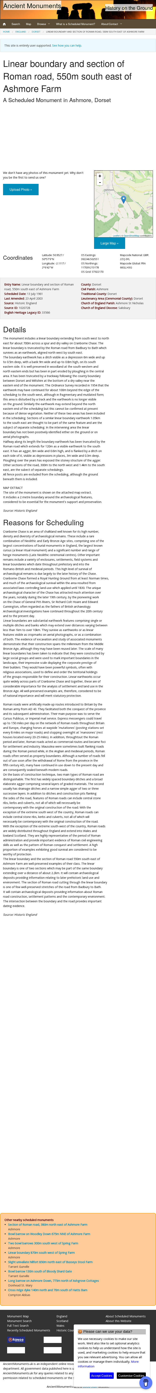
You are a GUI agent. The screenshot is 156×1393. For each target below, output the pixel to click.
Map (28, 24)
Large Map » (110, 243)
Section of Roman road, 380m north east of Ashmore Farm (47, 1224)
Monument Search (19, 1321)
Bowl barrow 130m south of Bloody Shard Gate (40, 1271)
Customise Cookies (131, 1375)
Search (16, 24)
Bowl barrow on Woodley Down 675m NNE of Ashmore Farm (49, 1234)
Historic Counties (67, 1330)
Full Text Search (18, 1326)
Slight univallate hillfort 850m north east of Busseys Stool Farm (50, 1262)
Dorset (36, 31)
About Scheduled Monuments (126, 1316)
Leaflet (116, 235)
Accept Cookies (101, 1375)
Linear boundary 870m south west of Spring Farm (41, 1253)
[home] (4, 24)
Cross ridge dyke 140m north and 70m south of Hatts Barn (47, 1290)
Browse (41, 24)
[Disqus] (78, 1042)
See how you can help (66, 45)
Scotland (62, 1321)
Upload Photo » (21, 189)
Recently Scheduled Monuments (28, 1330)
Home (6, 31)
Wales (60, 1326)
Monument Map (18, 1316)
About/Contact (109, 24)
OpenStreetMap (131, 235)
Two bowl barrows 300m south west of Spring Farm (43, 1243)
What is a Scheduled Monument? (75, 24)
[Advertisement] (78, 137)
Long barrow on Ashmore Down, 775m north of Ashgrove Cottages (53, 1281)
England (20, 31)
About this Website (118, 1321)
